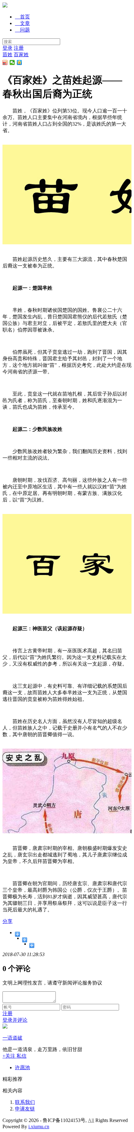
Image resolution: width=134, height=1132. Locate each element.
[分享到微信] (12, 62)
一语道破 (12, 1037)
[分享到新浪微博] (5, 62)
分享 (7, 921)
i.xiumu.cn (38, 1126)
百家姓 (21, 54)
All (91, 1120)
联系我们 (25, 1102)
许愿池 (22, 1067)
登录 (7, 48)
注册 (19, 48)
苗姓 (7, 54)
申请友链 (25, 1108)
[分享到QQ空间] (19, 62)
